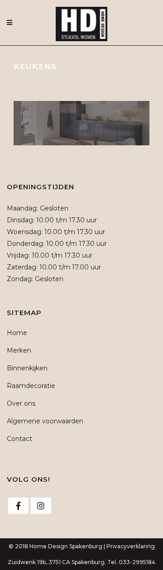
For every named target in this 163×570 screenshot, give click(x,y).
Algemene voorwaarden (45, 421)
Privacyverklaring (130, 546)
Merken (19, 350)
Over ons (21, 403)
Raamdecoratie (31, 386)
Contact (19, 439)
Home (17, 333)
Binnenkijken (27, 368)
